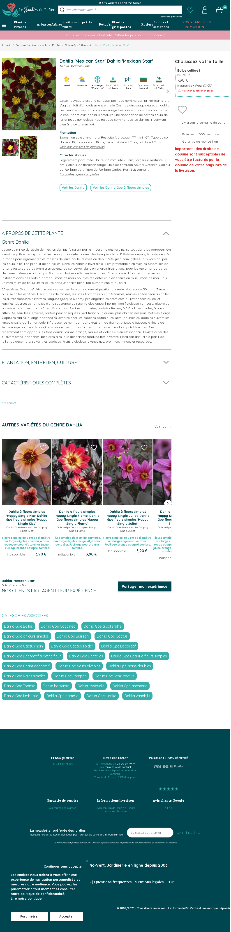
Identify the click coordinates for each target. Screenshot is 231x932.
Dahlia (56, 45)
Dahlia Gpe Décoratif (118, 646)
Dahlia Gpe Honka (101, 696)
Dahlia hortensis (56, 686)
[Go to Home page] (29, 10)
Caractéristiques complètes (79, 174)
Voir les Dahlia (73, 188)
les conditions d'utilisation (164, 842)
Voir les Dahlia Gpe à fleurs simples (121, 188)
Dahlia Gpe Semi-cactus (114, 676)
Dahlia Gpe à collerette (103, 626)
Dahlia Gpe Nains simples (25, 676)
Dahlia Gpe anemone (130, 686)
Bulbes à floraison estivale (31, 45)
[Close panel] (86, 861)
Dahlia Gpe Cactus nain (23, 646)
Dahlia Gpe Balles (18, 626)
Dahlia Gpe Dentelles (86, 656)
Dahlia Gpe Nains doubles (130, 666)
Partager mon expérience (144, 586)
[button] (190, 9)
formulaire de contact (118, 767)
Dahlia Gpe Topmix (19, 686)
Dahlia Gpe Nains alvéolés (79, 666)
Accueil (6, 45)
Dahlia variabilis (137, 696)
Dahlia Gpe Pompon (70, 676)
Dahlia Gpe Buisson (73, 636)
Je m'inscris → (189, 832)
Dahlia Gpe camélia (62, 696)
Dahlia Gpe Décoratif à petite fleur (32, 656)
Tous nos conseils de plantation (82, 147)
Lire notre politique (26, 899)
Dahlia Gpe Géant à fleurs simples (139, 656)
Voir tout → (163, 426)
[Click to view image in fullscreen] (29, 94)
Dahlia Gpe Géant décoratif (27, 666)
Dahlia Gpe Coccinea (58, 626)
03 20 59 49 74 (126, 763)
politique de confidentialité (135, 842)
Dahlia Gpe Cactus (112, 636)
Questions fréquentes (113, 882)
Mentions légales (149, 882)
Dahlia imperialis (91, 686)
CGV (170, 882)
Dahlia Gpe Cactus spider (72, 646)
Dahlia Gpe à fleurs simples (81, 45)
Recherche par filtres (170, 16)
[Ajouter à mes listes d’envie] (182, 109)
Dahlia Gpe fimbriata (21, 696)
